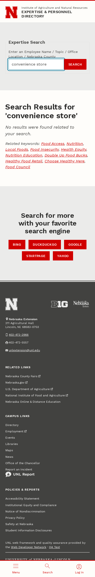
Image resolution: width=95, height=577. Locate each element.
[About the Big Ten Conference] (59, 304)
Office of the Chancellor (22, 463)
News (9, 457)
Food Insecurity (44, 149)
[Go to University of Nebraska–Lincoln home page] (11, 12)
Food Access (52, 143)
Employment (14, 431)
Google (75, 244)
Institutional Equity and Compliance (31, 505)
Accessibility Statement (22, 498)
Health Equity (73, 149)
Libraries (11, 444)
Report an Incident (18, 469)
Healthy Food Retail (23, 161)
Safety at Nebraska (19, 524)
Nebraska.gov (14, 382)
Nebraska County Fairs (21, 376)
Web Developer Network (28, 547)
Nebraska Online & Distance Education (32, 401)
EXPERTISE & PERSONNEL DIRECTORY (46, 13)
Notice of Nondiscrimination (25, 511)
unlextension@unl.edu (24, 350)
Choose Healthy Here (65, 161)
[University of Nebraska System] (81, 304)
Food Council (17, 167)
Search (75, 64)
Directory (12, 425)
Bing (17, 244)
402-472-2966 (18, 334)
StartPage (35, 256)
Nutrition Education (23, 155)
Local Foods (16, 149)
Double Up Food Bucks (66, 155)
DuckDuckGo (45, 244)
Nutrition (74, 143)
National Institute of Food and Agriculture (35, 395)
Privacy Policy (15, 517)
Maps (9, 450)
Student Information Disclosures (28, 530)
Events (10, 437)
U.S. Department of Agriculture (27, 389)
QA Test (54, 547)
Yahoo (63, 256)
